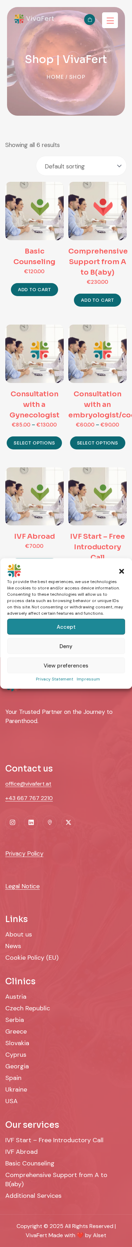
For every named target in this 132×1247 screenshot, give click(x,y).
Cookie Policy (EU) (31, 957)
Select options (34, 443)
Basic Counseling (30, 1163)
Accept (66, 626)
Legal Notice (22, 886)
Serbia (14, 1020)
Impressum (88, 679)
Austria (15, 996)
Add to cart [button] (34, 289)
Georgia (17, 1066)
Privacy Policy (24, 853)
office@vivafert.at (28, 783)
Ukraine (16, 1089)
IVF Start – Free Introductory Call (54, 1140)
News (13, 946)
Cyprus (15, 1054)
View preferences (66, 665)
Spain (13, 1078)
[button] (121, 570)
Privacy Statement (54, 679)
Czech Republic (27, 1008)
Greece (16, 1031)
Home (55, 77)
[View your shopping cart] (89, 19)
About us (18, 934)
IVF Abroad (21, 1151)
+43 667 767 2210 (29, 798)
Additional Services (33, 1195)
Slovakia (17, 1043)
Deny (66, 646)
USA (11, 1101)
